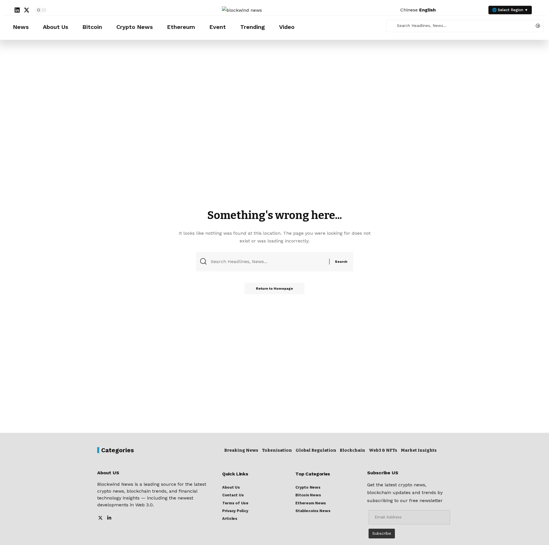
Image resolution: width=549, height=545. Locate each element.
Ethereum (181, 26)
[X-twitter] (26, 10)
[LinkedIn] (109, 518)
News (21, 26)
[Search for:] (267, 261)
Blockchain (352, 450)
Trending (252, 26)
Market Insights (419, 450)
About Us (55, 26)
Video (287, 26)
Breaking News (241, 450)
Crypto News (134, 26)
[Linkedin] (17, 10)
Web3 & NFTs (383, 450)
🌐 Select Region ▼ (510, 10)
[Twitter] (100, 518)
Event (217, 26)
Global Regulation (316, 450)
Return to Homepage (274, 289)
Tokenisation (277, 450)
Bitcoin (92, 26)
